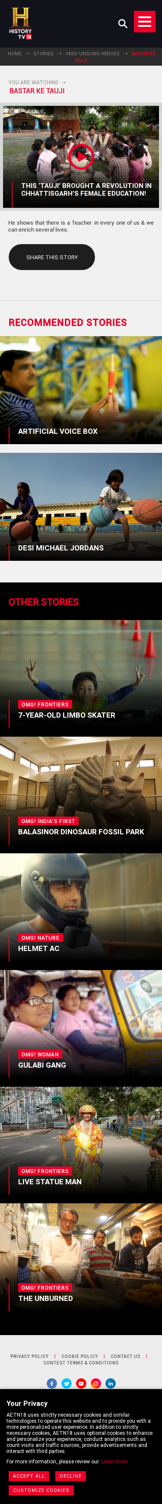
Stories (43, 54)
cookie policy (80, 1356)
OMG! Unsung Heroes (92, 54)
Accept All (29, 1476)
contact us (125, 1356)
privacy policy (29, 1356)
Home (15, 54)
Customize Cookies (41, 1490)
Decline (71, 1476)
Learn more (114, 1462)
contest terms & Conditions (81, 1363)
